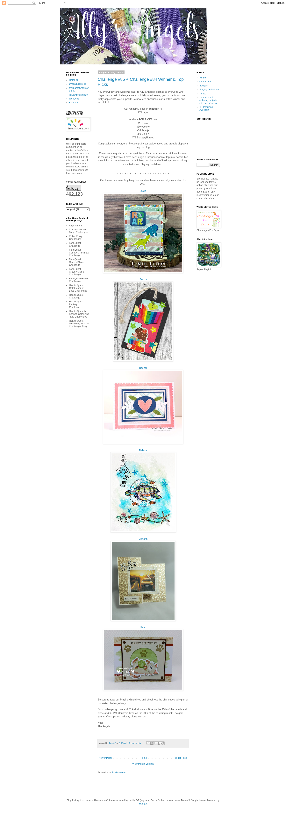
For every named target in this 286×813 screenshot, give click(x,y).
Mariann (143, 538)
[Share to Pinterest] (163, 743)
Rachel (143, 367)
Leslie (143, 190)
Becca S (73, 102)
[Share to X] (155, 743)
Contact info (205, 81)
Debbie (143, 450)
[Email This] (148, 743)
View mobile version (143, 764)
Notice (202, 93)
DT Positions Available (206, 108)
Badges (203, 85)
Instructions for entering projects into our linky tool (208, 100)
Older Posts (181, 758)
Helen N (73, 80)
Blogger (143, 803)
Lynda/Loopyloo (77, 84)
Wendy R (74, 98)
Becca (143, 279)
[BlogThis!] (152, 743)
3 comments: (135, 743)
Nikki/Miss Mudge (78, 94)
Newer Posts (105, 758)
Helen (143, 627)
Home (143, 758)
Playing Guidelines (209, 89)
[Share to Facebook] (159, 743)
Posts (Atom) (118, 772)
